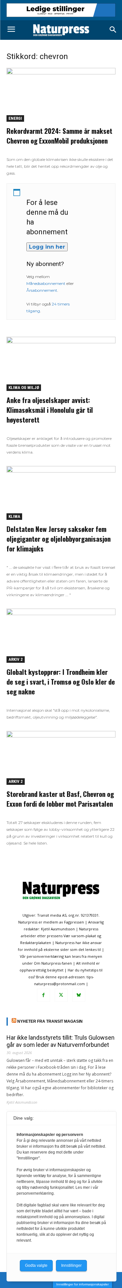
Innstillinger (71, 1265)
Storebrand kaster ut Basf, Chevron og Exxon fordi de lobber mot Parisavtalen (60, 799)
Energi (15, 118)
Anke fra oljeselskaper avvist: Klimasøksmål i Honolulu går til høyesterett (50, 410)
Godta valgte (36, 1265)
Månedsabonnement (45, 283)
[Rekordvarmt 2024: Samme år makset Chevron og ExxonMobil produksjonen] (61, 95)
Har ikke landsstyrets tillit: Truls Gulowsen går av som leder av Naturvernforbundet (61, 1041)
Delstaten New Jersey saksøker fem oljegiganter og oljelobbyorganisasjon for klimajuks (59, 538)
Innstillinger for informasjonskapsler (82, 1284)
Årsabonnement (41, 290)
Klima (14, 516)
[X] (61, 995)
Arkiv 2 (15, 659)
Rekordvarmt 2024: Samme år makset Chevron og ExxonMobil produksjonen (59, 136)
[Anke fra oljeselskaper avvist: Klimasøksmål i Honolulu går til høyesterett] (61, 364)
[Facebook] (43, 995)
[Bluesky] (78, 995)
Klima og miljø (23, 387)
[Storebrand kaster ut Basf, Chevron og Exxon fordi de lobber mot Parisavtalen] (61, 758)
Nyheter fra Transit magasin (50, 1021)
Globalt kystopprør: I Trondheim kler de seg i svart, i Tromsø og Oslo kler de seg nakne (61, 681)
